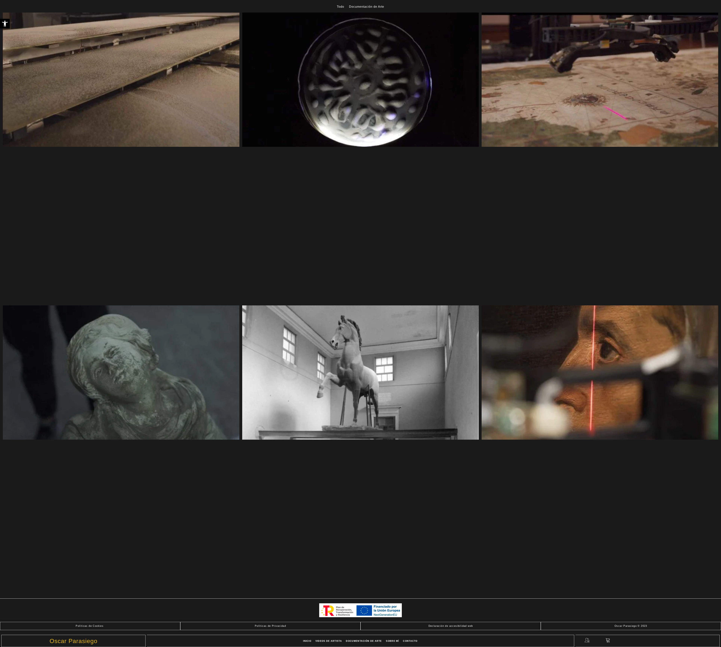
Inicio (307, 641)
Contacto (410, 641)
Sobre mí (392, 641)
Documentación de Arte (364, 641)
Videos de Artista (328, 641)
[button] (5, 23)
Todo (340, 6)
